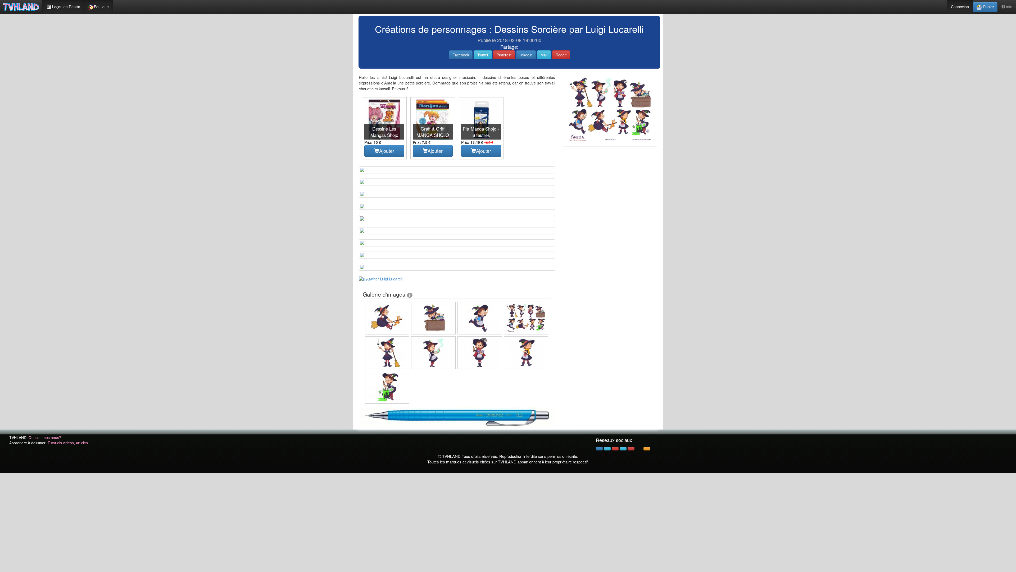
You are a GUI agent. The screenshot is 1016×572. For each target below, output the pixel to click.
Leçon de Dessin (66, 6)
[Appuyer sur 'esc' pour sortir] (610, 109)
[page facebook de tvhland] (599, 448)
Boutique (101, 6)
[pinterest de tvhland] (615, 448)
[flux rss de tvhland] (646, 448)
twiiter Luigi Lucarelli (386, 278)
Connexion (960, 6)
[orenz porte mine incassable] (457, 416)
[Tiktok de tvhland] (639, 448)
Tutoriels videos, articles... (69, 442)
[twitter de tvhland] (607, 448)
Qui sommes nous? (45, 437)
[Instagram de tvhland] (623, 448)
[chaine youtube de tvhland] (631, 448)
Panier (988, 6)
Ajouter (386, 150)
